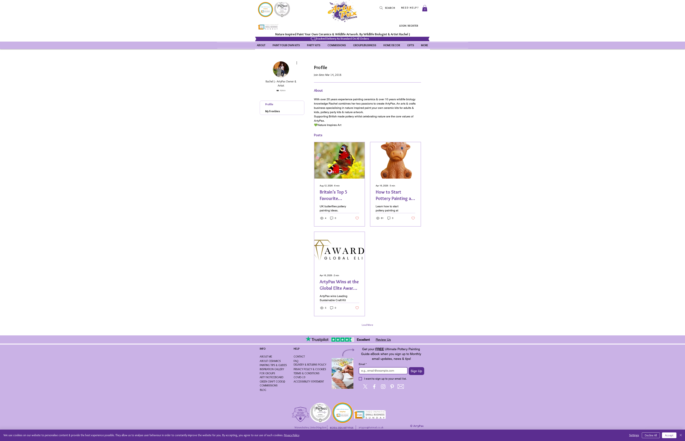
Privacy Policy (291, 435)
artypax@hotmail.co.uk (371, 427)
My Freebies (272, 111)
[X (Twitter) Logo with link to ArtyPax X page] (365, 387)
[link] (424, 8)
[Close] (681, 435)
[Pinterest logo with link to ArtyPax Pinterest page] (392, 387)
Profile (269, 104)
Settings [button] (634, 435)
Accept (669, 435)
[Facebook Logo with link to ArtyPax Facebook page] (374, 387)
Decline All (651, 435)
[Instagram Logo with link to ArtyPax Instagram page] (383, 387)
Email (363, 364)
